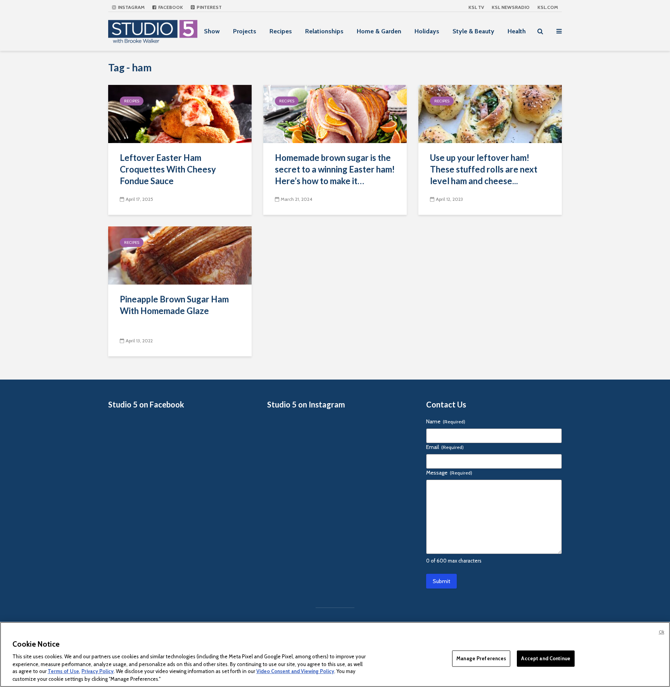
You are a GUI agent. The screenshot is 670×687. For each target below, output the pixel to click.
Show (212, 31)
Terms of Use (63, 671)
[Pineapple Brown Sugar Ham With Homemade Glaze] (180, 255)
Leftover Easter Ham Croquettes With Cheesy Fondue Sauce (168, 169)
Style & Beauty (473, 31)
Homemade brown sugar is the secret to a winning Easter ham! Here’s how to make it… (335, 169)
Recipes (280, 31)
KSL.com (547, 7)
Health (517, 31)
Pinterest (208, 7)
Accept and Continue (545, 658)
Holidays (426, 31)
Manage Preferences (481, 658)
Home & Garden (379, 31)
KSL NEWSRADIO (511, 7)
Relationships (324, 31)
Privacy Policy (97, 671)
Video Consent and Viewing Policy (295, 671)
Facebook (170, 7)
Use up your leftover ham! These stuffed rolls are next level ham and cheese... (483, 169)
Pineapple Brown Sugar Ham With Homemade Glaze (174, 305)
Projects (244, 31)
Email (445, 447)
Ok (661, 632)
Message (449, 472)
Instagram (131, 7)
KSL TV (476, 7)
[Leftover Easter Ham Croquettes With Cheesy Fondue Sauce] (180, 113)
